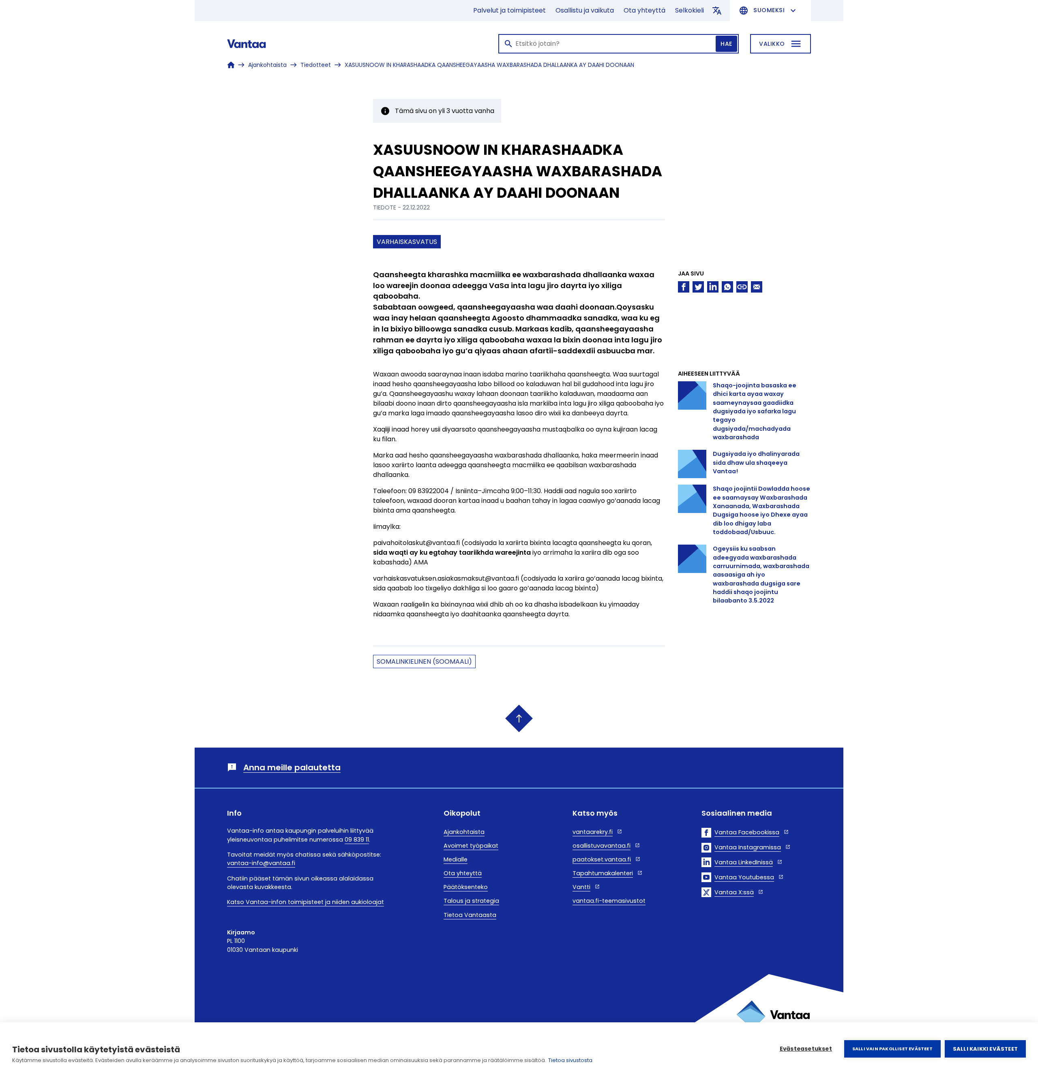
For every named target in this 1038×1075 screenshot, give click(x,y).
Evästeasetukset (806, 1049)
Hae (726, 44)
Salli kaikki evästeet (985, 1049)
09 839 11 (357, 840)
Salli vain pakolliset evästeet (892, 1048)
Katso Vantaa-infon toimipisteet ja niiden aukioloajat (305, 902)
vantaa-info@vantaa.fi (261, 863)
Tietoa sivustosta (570, 1060)
